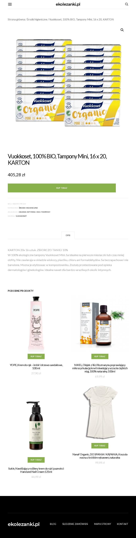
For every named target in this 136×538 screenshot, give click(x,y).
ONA (38, 212)
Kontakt (122, 524)
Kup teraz (61, 188)
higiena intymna (27, 212)
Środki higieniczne (37, 19)
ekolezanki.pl (68, 4)
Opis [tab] (68, 235)
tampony (45, 212)
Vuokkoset (21, 216)
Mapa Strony (102, 524)
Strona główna (16, 19)
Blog (53, 524)
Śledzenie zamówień (75, 524)
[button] (122, 30)
